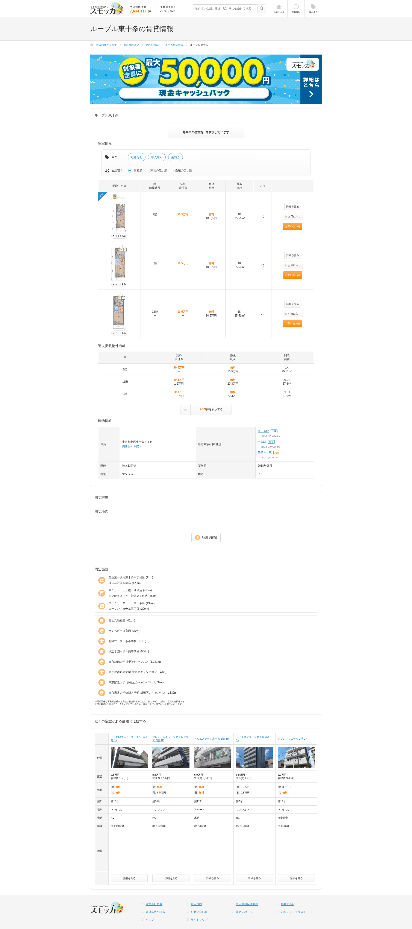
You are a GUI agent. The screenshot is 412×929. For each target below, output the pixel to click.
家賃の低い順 (158, 170)
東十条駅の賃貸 (174, 44)
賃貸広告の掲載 (155, 912)
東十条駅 (263, 431)
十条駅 (262, 441)
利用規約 (196, 904)
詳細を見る (292, 206)
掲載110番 (287, 904)
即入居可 (157, 157)
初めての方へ (244, 912)
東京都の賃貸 (131, 44)
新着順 (138, 170)
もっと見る (119, 236)
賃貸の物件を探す (106, 44)
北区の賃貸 (152, 44)
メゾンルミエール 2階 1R (292, 738)
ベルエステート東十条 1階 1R (211, 738)
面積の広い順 (183, 170)
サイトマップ (199, 919)
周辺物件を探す (132, 446)
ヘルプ (150, 919)
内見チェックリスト (293, 912)
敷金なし (137, 157)
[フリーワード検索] (261, 9)
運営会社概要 (154, 904)
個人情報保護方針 (247, 904)
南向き (175, 157)
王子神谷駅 (265, 452)
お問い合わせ (292, 226)
